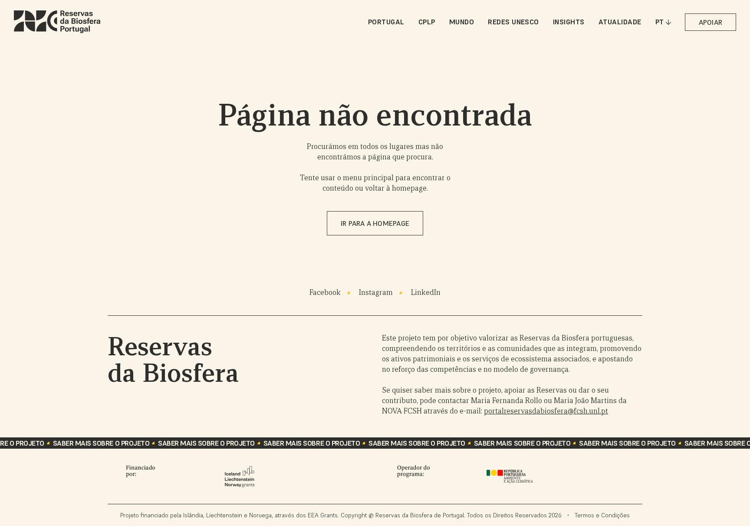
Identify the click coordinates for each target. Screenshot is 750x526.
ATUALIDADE (620, 21)
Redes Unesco (513, 21)
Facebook (325, 292)
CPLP (426, 21)
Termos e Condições (602, 515)
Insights (569, 21)
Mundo (461, 21)
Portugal (386, 21)
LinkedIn (426, 292)
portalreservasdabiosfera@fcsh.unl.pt (546, 411)
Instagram (376, 292)
